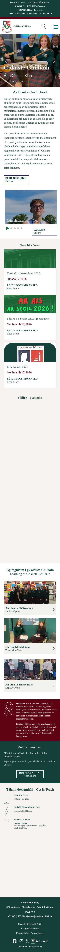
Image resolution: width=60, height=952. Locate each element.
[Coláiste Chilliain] (7, 26)
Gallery (39, 231)
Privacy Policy (23, 933)
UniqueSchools (35, 946)
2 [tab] (11, 228)
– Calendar (36, 6)
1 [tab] (6, 228)
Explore (15, 180)
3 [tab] (14, 228)
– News (17, 3)
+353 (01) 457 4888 (21, 799)
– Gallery (38, 3)
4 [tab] (18, 228)
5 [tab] (21, 228)
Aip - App (41, 941)
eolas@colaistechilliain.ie (23, 811)
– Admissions (23, 14)
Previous (6, 60)
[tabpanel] (31, 207)
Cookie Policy (37, 933)
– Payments (30, 10)
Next (53, 60)
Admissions (30, 774)
